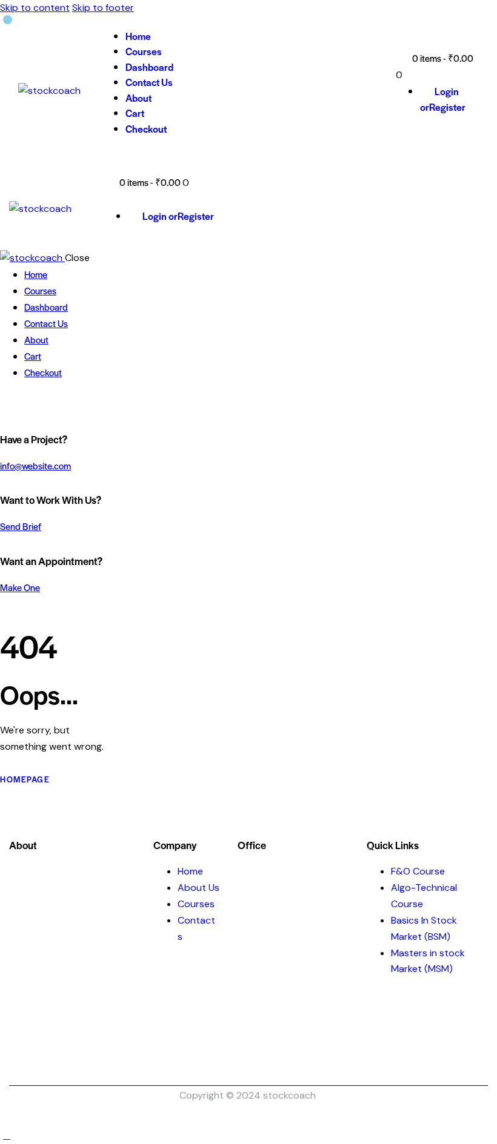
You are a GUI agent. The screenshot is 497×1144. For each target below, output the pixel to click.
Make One (20, 587)
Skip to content (35, 7)
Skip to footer (103, 7)
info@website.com (35, 465)
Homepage (25, 779)
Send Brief (20, 526)
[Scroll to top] (6, 1135)
